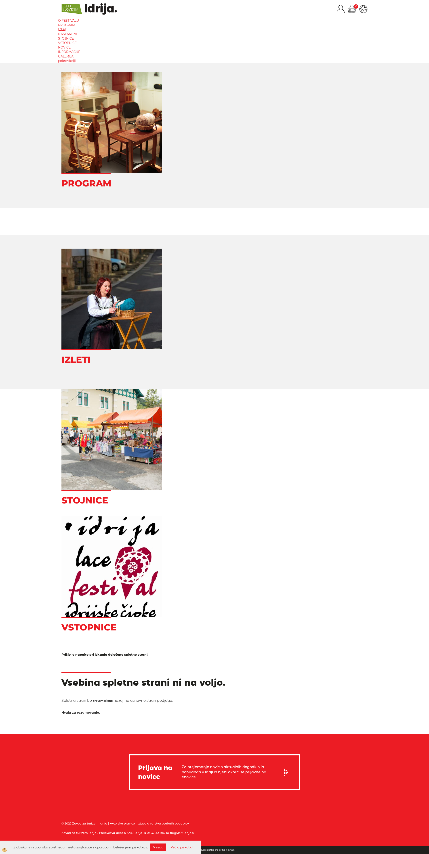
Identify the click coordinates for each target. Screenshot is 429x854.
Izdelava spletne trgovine (209, 849)
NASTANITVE (68, 34)
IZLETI (62, 29)
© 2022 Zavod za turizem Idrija (84, 823)
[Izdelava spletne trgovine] (230, 849)
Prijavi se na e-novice (287, 772)
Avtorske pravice (122, 823)
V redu (158, 847)
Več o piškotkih (182, 847)
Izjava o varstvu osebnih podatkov (163, 823)
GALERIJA (66, 56)
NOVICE (64, 47)
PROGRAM (66, 25)
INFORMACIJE (69, 52)
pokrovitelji (67, 61)
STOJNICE (66, 38)
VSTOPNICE (67, 43)
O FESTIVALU (68, 21)
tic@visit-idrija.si (182, 833)
